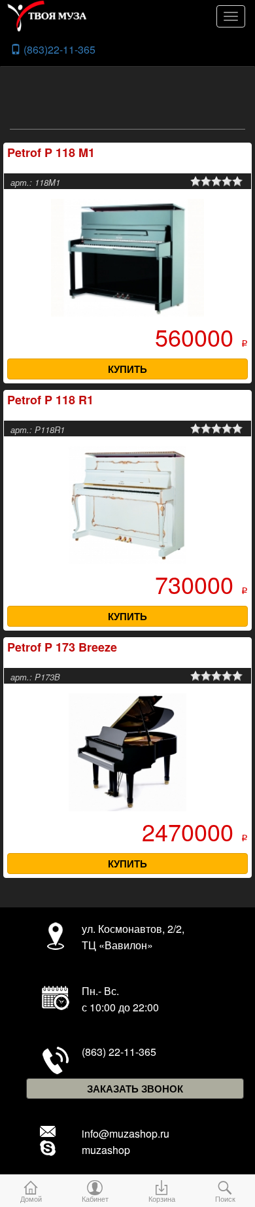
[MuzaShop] (131, 16)
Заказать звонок (135, 1088)
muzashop (106, 1149)
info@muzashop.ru (125, 1133)
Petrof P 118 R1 (50, 399)
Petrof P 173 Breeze (62, 647)
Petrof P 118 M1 (51, 152)
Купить (127, 369)
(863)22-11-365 (58, 49)
